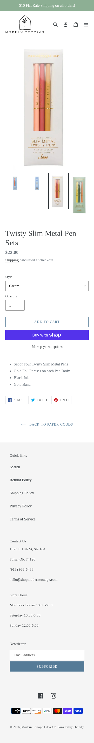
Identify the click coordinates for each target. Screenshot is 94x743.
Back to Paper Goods (50, 424)
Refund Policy (21, 480)
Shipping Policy (22, 493)
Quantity (11, 296)
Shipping (12, 260)
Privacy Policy (21, 506)
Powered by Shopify (71, 727)
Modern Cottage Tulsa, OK (39, 727)
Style (8, 277)
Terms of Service (22, 519)
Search (15, 467)
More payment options (47, 347)
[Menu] (86, 24)
